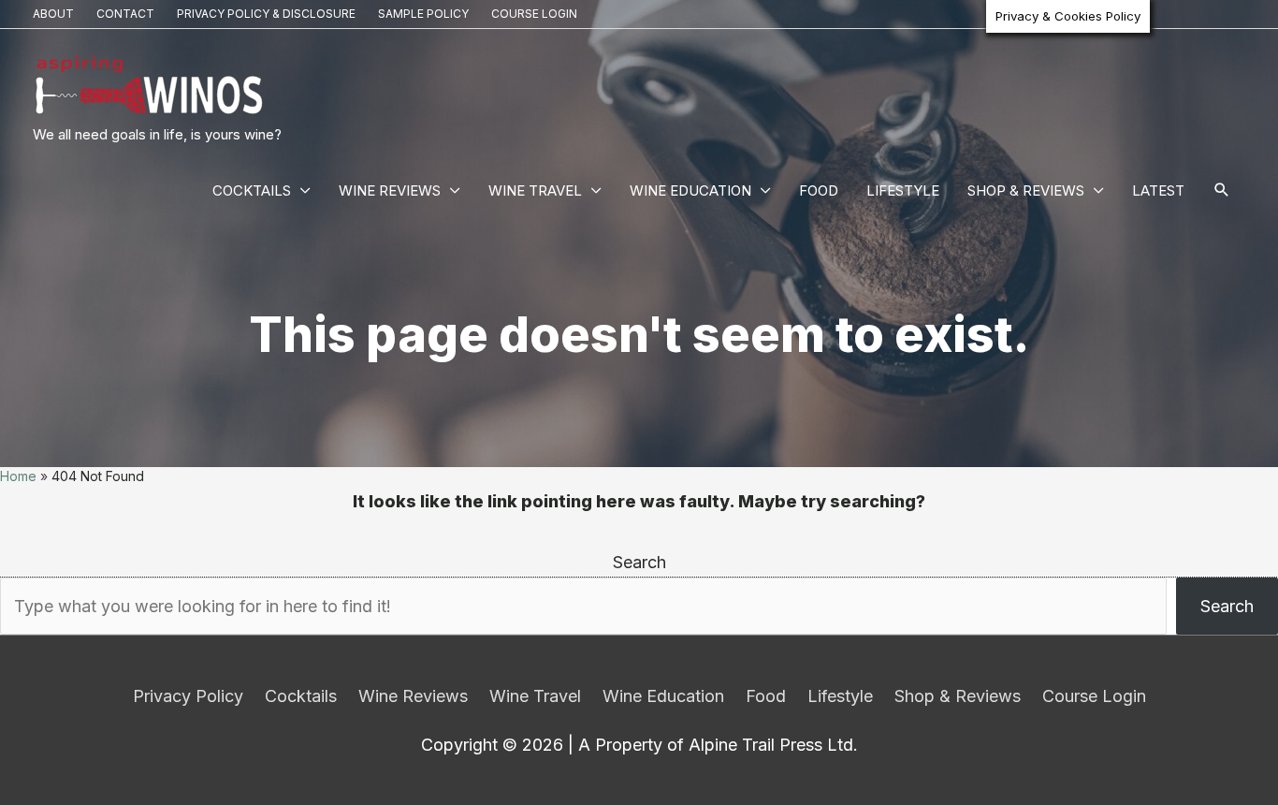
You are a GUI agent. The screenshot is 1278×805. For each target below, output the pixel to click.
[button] (1222, 191)
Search (639, 562)
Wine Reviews (390, 190)
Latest (1158, 190)
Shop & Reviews (1025, 190)
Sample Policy (423, 14)
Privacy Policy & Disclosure (266, 14)
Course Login (534, 14)
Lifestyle (902, 190)
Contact (125, 14)
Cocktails (251, 190)
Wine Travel (535, 190)
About (53, 14)
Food (818, 190)
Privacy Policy (188, 696)
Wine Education (690, 190)
